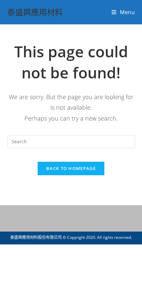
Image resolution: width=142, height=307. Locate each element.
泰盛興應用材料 (35, 12)
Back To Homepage (71, 168)
